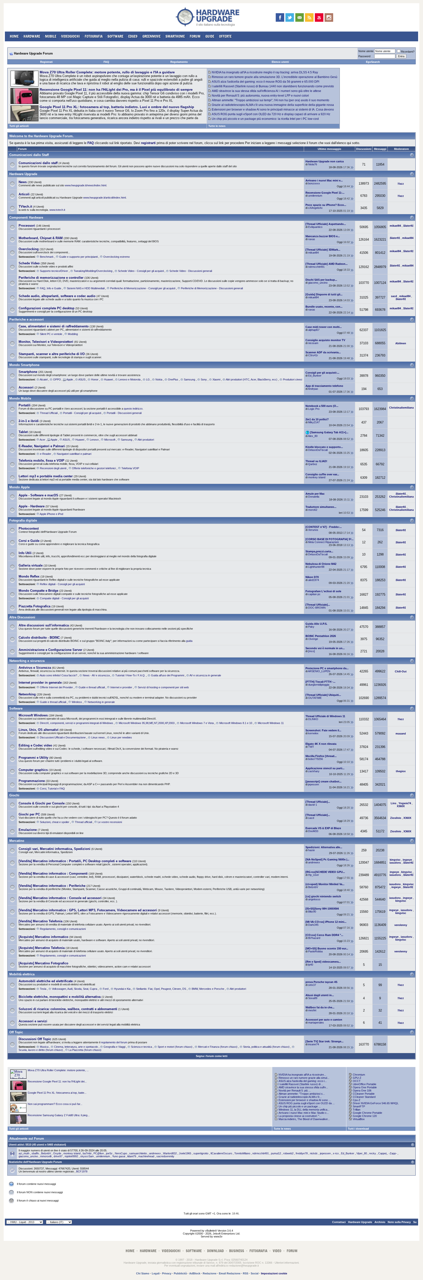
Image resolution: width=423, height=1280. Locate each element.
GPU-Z (357, 1077)
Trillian (356, 1109)
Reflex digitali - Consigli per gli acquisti (62, 584)
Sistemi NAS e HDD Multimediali (86, 288)
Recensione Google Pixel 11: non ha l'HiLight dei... (57, 1081)
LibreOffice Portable (364, 1084)
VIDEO (277, 1250)
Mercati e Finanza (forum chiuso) (217, 1046)
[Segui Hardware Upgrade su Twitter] (289, 17)
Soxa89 (312, 998)
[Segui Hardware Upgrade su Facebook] (280, 17)
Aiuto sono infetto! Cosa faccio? (58, 675)
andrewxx (314, 862)
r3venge (313, 638)
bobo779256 (315, 758)
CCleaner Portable (364, 1093)
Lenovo (94, 439)
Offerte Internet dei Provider (56, 687)
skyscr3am (87, 1156)
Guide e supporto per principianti (78, 256)
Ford (105, 988)
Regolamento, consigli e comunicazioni (63, 928)
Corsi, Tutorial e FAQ (52, 788)
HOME (14, 36)
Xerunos (313, 529)
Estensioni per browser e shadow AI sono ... (305, 1100)
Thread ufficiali (83, 822)
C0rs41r (313, 355)
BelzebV (313, 887)
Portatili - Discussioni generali (124, 413)
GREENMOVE (151, 36)
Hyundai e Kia (122, 988)
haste (311, 850)
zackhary (313, 771)
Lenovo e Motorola (129, 379)
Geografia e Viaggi (114, 1046)
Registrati (46, 61)
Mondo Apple (19, 487)
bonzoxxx (314, 183)
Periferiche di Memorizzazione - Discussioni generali (212, 288)
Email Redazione (229, 1273)
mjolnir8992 (71, 1156)
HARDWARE (32, 36)
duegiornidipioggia (318, 684)
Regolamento (179, 61)
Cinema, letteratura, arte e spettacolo (76, 1046)
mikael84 (313, 252)
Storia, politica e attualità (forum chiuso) (266, 1046)
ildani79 (131, 1156)
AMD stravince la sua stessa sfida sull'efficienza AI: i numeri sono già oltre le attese (266, 91)
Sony (204, 379)
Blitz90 (312, 911)
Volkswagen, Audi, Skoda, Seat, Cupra (74, 988)
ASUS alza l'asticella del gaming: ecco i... (303, 1081)
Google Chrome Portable (367, 1112)
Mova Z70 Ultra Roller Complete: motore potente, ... (58, 1070)
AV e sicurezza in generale (205, 675)
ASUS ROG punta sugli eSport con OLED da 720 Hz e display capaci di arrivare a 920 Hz (271, 114)
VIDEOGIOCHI (70, 36)
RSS (245, 1273)
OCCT (357, 1081)
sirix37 (312, 984)
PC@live (99, 1153)
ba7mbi (87, 1153)
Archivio (380, 1222)
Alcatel (43, 379)
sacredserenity (165, 1156)
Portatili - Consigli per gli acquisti (82, 413)
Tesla (43, 988)
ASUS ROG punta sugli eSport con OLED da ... (307, 1103)
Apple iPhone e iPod (51, 513)
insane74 (313, 1044)
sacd (311, 817)
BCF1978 (81, 1171)
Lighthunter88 (316, 566)
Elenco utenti (280, 61)
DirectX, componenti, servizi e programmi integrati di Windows (76, 723)
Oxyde (57, 1153)
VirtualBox (359, 1119)
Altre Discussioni (22, 617)
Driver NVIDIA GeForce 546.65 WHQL (376, 1103)
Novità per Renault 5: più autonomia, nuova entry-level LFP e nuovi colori (260, 95)
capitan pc (314, 594)
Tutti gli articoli (19, 125)
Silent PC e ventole (51, 334)
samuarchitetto (138, 1153)
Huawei (108, 379)
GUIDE (209, 36)
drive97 (58, 1156)
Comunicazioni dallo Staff (29, 155)
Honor (94, 379)
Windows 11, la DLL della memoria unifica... (304, 1109)
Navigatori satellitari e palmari (74, 453)
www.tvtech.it (57, 209)
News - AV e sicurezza (96, 675)
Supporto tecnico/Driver (54, 270)
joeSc (109, 1153)
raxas (311, 239)
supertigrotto (200, 1153)
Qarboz (312, 464)
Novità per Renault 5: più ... (295, 1090)
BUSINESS (236, 1250)
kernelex (313, 733)
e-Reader (45, 453)
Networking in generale (101, 702)
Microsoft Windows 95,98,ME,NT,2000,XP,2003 (147, 723)
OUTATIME (315, 697)
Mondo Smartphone (24, 365)
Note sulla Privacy (399, 1222)
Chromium (359, 1074)
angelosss (314, 899)
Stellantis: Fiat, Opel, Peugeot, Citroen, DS (161, 988)
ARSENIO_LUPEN (319, 671)
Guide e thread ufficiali (92, 687)
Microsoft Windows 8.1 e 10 (235, 723)
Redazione (209, 1273)
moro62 (312, 509)
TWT (311, 746)
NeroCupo (121, 1153)
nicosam (313, 343)
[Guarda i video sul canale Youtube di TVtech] (319, 17)
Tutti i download (358, 1128)
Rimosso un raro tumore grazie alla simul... (304, 1077)
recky (372, 1153)
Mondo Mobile (20, 398)
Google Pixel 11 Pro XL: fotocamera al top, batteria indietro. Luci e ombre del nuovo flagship (117, 107)
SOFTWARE (115, 36)
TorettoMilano (242, 1153)
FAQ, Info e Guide (50, 288)
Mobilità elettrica (22, 974)
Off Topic (16, 1032)
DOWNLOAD (215, 1250)
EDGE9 (133, 36)
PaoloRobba (315, 951)
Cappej (382, 1153)
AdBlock (194, 1273)
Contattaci (339, 1222)
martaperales (316, 1022)
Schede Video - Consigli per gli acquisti (141, 270)
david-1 (312, 804)
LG (148, 379)
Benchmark (47, 256)
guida (189, 640)
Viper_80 (361, 1153)
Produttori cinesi (292, 379)
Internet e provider (121, 687)
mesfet (312, 1010)
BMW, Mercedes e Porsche (208, 988)
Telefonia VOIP (130, 468)
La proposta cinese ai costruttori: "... (300, 1115)
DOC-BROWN (317, 607)
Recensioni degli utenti (53, 468)
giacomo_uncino (318, 282)
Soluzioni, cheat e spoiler (54, 822)
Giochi (14, 795)
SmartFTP (359, 1106)
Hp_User (313, 874)
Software (16, 708)
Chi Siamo (142, 1273)
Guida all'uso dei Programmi (167, 675)
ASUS (81, 379)
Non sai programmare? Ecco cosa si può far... (55, 1103)
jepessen (313, 784)
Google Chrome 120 (365, 1115)
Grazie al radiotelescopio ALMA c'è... (300, 1096)
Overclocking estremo (116, 256)
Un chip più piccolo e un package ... (300, 1106)
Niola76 (312, 164)
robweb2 (288, 1153)
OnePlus (173, 379)
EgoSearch (373, 61)
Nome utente (366, 51)
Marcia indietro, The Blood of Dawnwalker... (304, 1119)
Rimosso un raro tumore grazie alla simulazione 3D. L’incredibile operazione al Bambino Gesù (274, 77)
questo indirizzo (133, 408)
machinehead (146, 1156)
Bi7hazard (314, 937)
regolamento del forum (114, 1042)
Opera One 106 (362, 1090)
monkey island (316, 477)
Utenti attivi (16, 1144)
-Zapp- (393, 1153)
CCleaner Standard (364, 1096)
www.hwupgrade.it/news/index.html (85, 185)
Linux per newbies (121, 737)
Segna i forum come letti (211, 1056)
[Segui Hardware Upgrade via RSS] (309, 17)
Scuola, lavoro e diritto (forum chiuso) (41, 1049)
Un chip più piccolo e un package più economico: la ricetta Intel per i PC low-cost (265, 119)
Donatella (313, 496)
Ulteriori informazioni (287, 1262)
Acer (42, 439)
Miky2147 (314, 422)
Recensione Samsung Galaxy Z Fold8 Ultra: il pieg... (59, 1115)
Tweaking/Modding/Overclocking (93, 270)
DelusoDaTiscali (318, 449)
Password (364, 56)
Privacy (166, 1273)
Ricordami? (407, 51)
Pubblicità (180, 1273)
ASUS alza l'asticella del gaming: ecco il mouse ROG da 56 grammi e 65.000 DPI (265, 81)
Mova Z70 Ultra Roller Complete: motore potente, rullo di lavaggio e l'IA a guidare (107, 72)
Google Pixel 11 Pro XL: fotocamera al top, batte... (57, 1092)
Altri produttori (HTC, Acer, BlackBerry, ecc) (251, 379)
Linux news (98, 737)
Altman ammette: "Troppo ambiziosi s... (302, 1093)
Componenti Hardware (26, 217)
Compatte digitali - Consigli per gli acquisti (64, 598)
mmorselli (45, 1156)
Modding (73, 334)
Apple (69, 379)
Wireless (77, 702)
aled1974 (313, 580)
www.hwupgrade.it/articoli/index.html (104, 197)
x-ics (336, 1153)
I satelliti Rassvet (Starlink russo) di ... (301, 1084)
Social (254, 1273)
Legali (156, 1273)
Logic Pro (313, 408)
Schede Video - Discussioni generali (190, 270)
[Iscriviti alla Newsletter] (299, 17)
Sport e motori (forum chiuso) (175, 1046)
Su (415, 1222)
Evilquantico (315, 226)
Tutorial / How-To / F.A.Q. (130, 675)
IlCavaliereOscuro (221, 1153)
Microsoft (109, 439)
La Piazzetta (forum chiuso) (85, 1049)
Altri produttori (146, 439)
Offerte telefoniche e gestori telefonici (94, 468)
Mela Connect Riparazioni (323, 542)
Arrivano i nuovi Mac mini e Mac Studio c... (304, 1112)
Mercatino (16, 841)
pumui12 (276, 1153)
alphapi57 (313, 329)
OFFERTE (225, 36)
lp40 (310, 964)
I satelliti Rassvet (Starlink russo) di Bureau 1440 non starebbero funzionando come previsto (273, 86)
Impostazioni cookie (274, 1273)
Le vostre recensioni (110, 822)
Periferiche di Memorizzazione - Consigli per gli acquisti (142, 288)
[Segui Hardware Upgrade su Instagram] (329, 17)
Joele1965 (185, 1153)
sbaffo (35, 1153)
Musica (44, 1046)
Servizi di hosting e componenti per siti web (163, 687)
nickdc (314, 1153)
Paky (311, 626)
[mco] (311, 651)
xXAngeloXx (315, 207)
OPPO (57, 379)
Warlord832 (170, 1153)
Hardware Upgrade (23, 174)
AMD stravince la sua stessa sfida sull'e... (303, 1087)
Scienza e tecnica (141, 1046)
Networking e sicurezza (27, 661)
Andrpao (313, 388)
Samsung (189, 379)
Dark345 (313, 924)
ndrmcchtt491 (316, 266)
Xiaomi (216, 379)
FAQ (106, 61)
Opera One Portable (365, 1087)
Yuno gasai (118, 1156)
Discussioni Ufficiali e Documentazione (63, 737)
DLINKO (313, 719)
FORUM (195, 36)
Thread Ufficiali (49, 413)
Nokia (158, 379)
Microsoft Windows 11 (271, 723)
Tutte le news (216, 125)
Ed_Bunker (314, 375)
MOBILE (50, 36)
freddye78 (302, 1153)
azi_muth (24, 1153)
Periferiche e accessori (26, 319)
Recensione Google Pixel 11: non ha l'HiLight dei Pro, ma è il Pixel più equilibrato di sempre (116, 89)
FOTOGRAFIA (94, 36)
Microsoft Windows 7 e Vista (197, 723)
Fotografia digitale (23, 520)
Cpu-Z (356, 1100)
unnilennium (315, 195)
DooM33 (313, 831)
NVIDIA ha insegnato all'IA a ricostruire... (302, 1074)
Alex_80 (312, 435)
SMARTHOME (175, 36)
